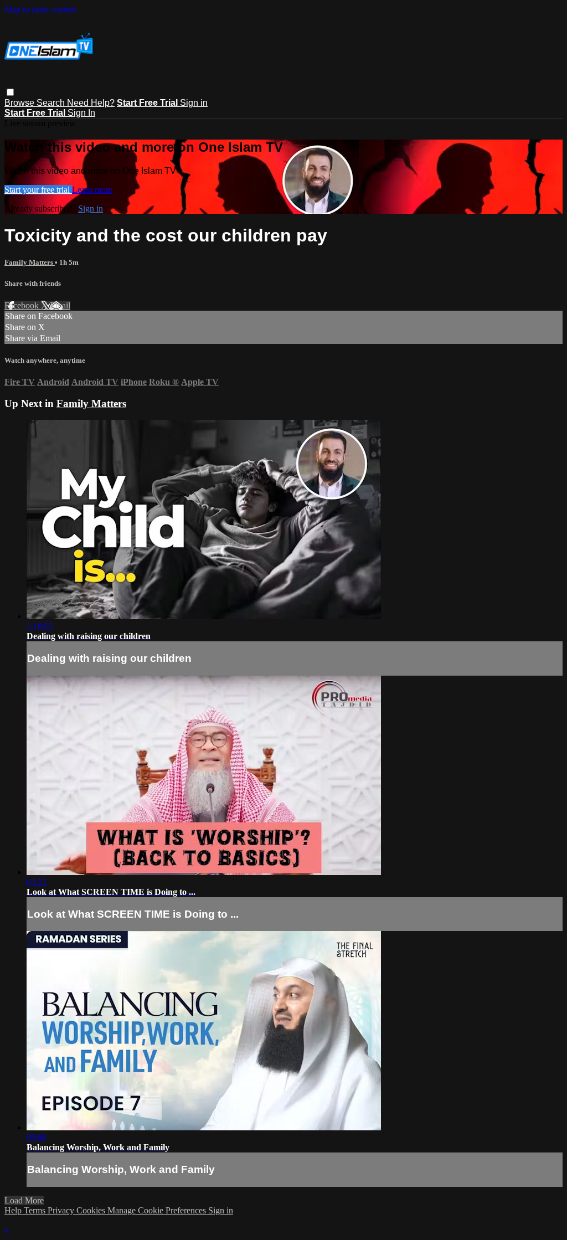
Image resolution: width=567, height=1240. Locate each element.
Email (60, 305)
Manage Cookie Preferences (157, 1210)
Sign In (81, 112)
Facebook (22, 305)
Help (14, 1210)
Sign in (194, 102)
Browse (20, 102)
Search (52, 102)
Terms (36, 1210)
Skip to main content (40, 9)
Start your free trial (38, 189)
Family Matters (29, 262)
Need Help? (91, 102)
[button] (10, 92)
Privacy (62, 1210)
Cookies (91, 1210)
